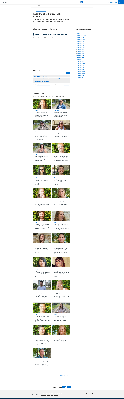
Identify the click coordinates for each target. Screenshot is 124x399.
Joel (54, 245)
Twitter (88, 393)
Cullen (55, 177)
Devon (55, 200)
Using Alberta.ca (43, 394)
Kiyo (35, 291)
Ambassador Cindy (80, 45)
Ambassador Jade (80, 57)
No (69, 387)
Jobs (47, 393)
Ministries (43, 393)
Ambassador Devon (80, 51)
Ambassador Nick (80, 69)
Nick (35, 314)
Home (35, 5)
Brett (55, 154)
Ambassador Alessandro (81, 35)
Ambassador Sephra (81, 71)
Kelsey (36, 269)
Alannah (36, 110)
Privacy (52, 394)
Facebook (86, 393)
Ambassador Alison (80, 37)
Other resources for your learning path (41, 81)
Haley (55, 222)
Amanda (56, 132)
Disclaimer (48, 394)
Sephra (55, 314)
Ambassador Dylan (80, 53)
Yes (65, 387)
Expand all (68, 72)
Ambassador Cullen (80, 47)
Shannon (36, 337)
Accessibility (56, 394)
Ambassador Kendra (81, 63)
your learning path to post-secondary (43, 84)
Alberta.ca (35, 394)
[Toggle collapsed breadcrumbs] (39, 5)
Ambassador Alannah (81, 33)
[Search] (82, 2)
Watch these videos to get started (40, 76)
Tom (35, 359)
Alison (36, 132)
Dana (35, 200)
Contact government (52, 393)
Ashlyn (36, 154)
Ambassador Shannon (81, 73)
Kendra (55, 269)
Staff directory (59, 393)
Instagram (90, 393)
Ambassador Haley (80, 55)
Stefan (55, 337)
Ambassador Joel (80, 59)
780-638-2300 (66, 84)
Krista (55, 291)
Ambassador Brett (80, 43)
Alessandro (56, 110)
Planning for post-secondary (55, 5)
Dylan (35, 222)
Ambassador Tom (80, 77)
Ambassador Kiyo (80, 65)
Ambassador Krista (80, 67)
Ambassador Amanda (81, 39)
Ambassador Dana (80, 49)
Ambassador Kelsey (80, 61)
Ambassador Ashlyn (80, 41)
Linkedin (92, 393)
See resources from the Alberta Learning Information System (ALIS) (47, 78)
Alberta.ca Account (113, 2)
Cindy (35, 177)
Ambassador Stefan (80, 75)
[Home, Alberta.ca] (4, 2)
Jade (35, 245)
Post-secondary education (45, 5)
